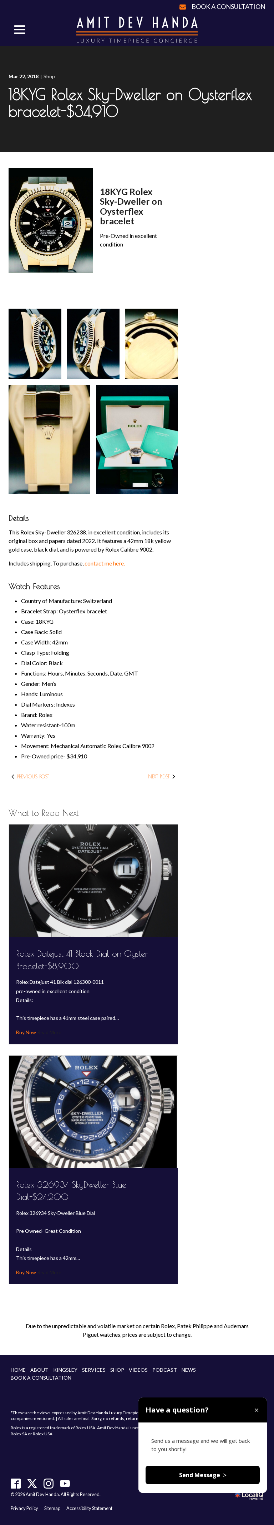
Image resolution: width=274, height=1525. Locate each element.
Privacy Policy (24, 1508)
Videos (138, 1370)
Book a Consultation (228, 6)
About (39, 1370)
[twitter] (32, 1483)
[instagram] (48, 1483)
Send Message (203, 1475)
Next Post (158, 776)
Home (18, 1370)
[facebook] (16, 1483)
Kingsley (65, 1370)
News (189, 1370)
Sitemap (52, 1508)
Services (94, 1370)
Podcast (164, 1370)
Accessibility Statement (89, 1508)
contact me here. (105, 563)
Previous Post (33, 776)
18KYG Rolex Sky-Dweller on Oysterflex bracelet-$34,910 (130, 102)
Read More (48, 1032)
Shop (49, 76)
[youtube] (65, 1483)
